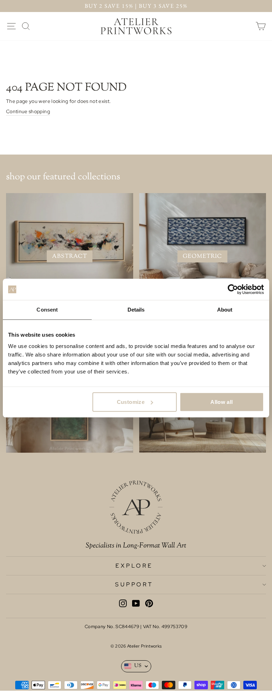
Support (134, 584)
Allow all (221, 402)
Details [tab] (136, 310)
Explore (134, 565)
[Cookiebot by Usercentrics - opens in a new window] (233, 289)
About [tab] (225, 310)
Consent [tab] (47, 310)
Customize (130, 402)
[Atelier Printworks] (136, 26)
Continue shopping (28, 111)
